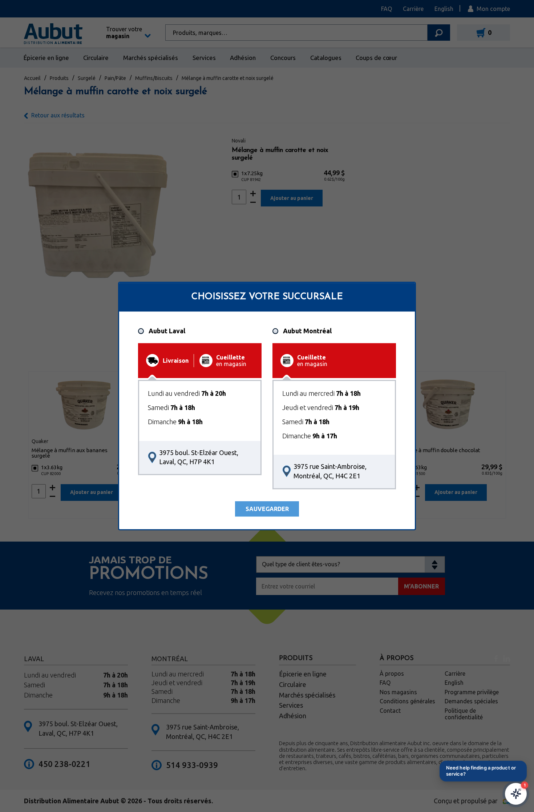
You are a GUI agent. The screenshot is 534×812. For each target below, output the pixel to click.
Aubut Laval (167, 331)
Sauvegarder (267, 509)
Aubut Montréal (307, 331)
